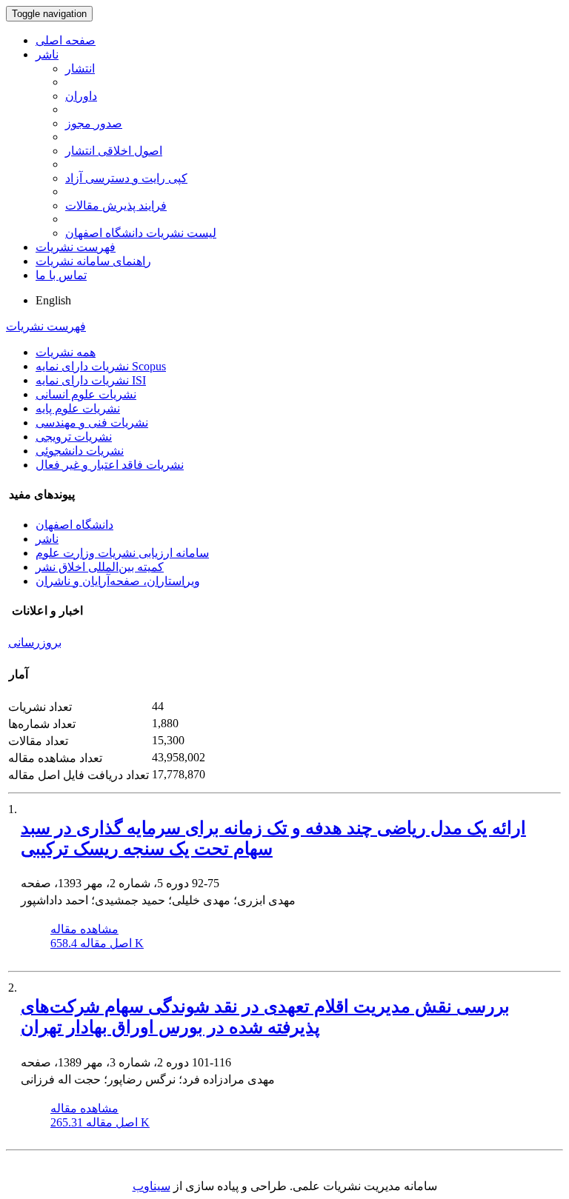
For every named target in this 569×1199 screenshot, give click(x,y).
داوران (81, 96)
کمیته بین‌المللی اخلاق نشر (100, 567)
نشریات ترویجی (74, 436)
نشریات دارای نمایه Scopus (101, 366)
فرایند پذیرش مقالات (116, 205)
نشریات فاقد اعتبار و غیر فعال (110, 464)
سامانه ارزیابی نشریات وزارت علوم (122, 553)
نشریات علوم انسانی (86, 394)
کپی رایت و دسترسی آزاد (126, 178)
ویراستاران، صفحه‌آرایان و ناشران (118, 581)
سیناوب (151, 1186)
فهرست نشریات (76, 247)
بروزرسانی (34, 642)
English (53, 300)
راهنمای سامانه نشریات (93, 261)
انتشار (80, 68)
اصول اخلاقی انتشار (113, 150)
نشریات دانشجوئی (80, 450)
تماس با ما (61, 275)
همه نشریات (66, 352)
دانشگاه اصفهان (74, 524)
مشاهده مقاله (84, 929)
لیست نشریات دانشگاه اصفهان (140, 233)
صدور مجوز (93, 123)
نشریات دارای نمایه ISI (91, 380)
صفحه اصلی (66, 40)
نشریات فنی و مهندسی (92, 422)
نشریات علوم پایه (78, 408)
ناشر (47, 54)
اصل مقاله (97, 943)
